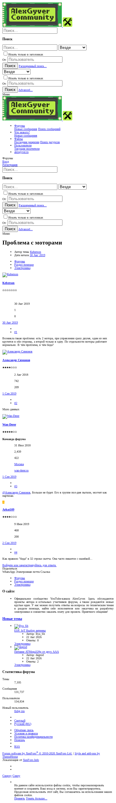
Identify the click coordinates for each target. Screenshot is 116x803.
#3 (15, 486)
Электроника (22, 643)
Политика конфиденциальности (33, 736)
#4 (15, 552)
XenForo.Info (31, 760)
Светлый (19, 720)
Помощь (19, 740)
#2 (15, 403)
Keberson (35, 251)
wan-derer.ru (21, 470)
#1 (15, 332)
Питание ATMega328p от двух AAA (36, 651)
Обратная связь (24, 730)
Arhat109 (8, 509)
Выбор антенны (30, 630)
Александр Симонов (16, 360)
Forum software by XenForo (37, 753)
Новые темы (12, 619)
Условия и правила (26, 733)
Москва (19, 464)
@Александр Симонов (16, 492)
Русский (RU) (22, 723)
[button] (6, 94)
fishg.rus (19, 711)
